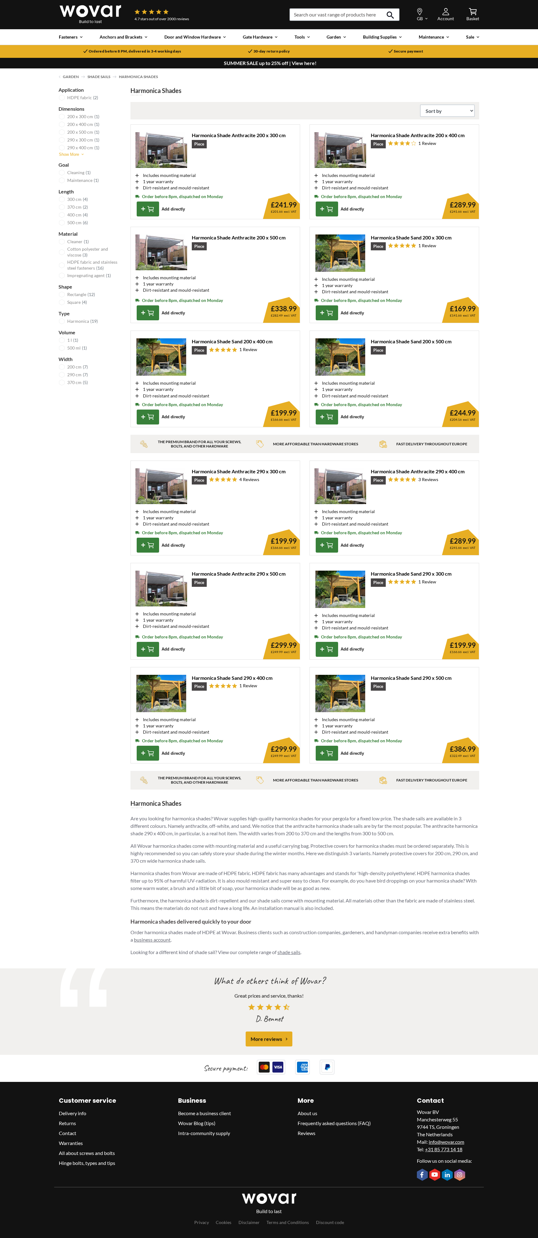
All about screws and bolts (87, 1153)
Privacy (201, 1222)
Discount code (330, 1222)
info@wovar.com (446, 1142)
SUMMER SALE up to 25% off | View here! (270, 63)
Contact (67, 1133)
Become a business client (204, 1113)
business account (152, 940)
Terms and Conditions (288, 1222)
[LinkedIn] (448, 1175)
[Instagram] (460, 1175)
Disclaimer (249, 1222)
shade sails (288, 952)
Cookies (223, 1222)
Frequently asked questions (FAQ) (334, 1123)
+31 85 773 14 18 (443, 1149)
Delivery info (72, 1113)
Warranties (71, 1143)
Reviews (306, 1133)
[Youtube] (435, 1175)
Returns (67, 1123)
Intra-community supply (204, 1133)
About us (307, 1113)
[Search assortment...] (390, 14)
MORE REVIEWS (266, 1039)
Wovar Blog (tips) (196, 1123)
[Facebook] (423, 1175)
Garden (71, 76)
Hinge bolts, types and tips (87, 1163)
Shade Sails (98, 76)
